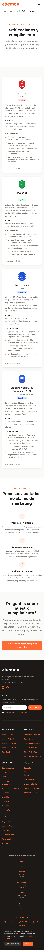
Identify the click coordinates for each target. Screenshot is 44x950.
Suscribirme (35, 707)
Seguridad (6, 821)
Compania (14, 11)
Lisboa (22, 872)
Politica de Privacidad (19, 712)
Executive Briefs (30, 784)
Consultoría (28, 739)
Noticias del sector (31, 788)
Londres (22, 893)
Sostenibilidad (7, 826)
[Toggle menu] (39, 4)
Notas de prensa (30, 793)
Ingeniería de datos (31, 748)
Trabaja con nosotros (10, 788)
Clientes (5, 777)
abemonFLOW (7, 735)
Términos (5, 843)
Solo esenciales (12, 944)
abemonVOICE (8, 739)
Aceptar (28, 944)
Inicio (4, 11)
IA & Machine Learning (33, 743)
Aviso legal (6, 839)
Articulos (27, 775)
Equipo (4, 772)
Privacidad (6, 830)
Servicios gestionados (32, 756)
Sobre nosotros (8, 768)
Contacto (5, 801)
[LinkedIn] (3, 687)
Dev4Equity (6, 752)
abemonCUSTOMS (9, 748)
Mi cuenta (6, 810)
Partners (5, 793)
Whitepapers (29, 779)
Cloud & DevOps (30, 752)
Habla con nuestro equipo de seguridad (22, 645)
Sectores (5, 806)
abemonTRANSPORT (10, 743)
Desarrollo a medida (32, 735)
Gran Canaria (22, 882)
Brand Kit (5, 797)
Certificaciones (22, 917)
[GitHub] (7, 687)
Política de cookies (9, 834)
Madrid (22, 861)
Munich (22, 903)
